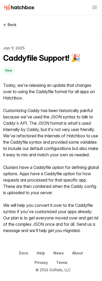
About (77, 253)
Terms (61, 262)
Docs (23, 253)
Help (41, 253)
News (58, 253)
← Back (9, 24)
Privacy (41, 262)
